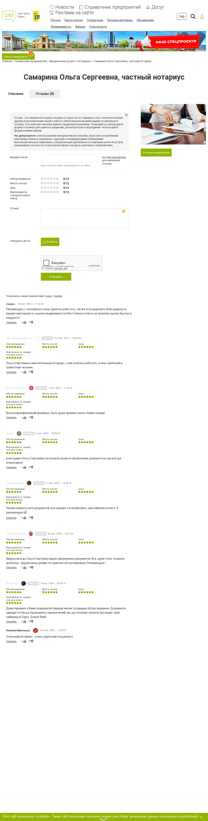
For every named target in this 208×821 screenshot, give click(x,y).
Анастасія (12, 583)
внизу (49, 296)
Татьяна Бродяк (15, 533)
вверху (58, 296)
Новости (64, 7)
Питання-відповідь (120, 20)
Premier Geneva (16, 387)
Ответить (11, 322)
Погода (56, 20)
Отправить (56, 276)
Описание (16, 94)
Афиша (80, 26)
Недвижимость (61, 26)
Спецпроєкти (98, 26)
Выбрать (51, 241)
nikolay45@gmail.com (19, 338)
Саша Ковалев (14, 483)
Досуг (158, 7)
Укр (182, 16)
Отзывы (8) (45, 94)
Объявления (145, 20)
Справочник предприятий (112, 7)
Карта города (74, 20)
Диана (9, 433)
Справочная (95, 20)
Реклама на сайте (74, 12)
